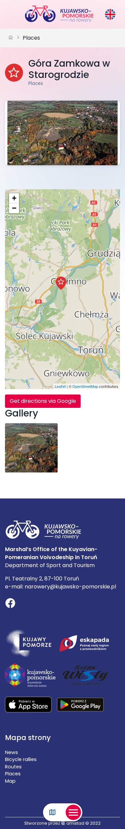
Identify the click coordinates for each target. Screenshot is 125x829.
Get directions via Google (43, 401)
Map (10, 781)
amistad (74, 823)
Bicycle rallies (21, 759)
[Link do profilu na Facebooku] (10, 604)
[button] (61, 283)
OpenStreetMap (85, 386)
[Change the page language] (110, 14)
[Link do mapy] (52, 812)
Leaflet (60, 386)
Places (31, 38)
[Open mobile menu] (73, 812)
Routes (13, 766)
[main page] (10, 38)
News (11, 752)
